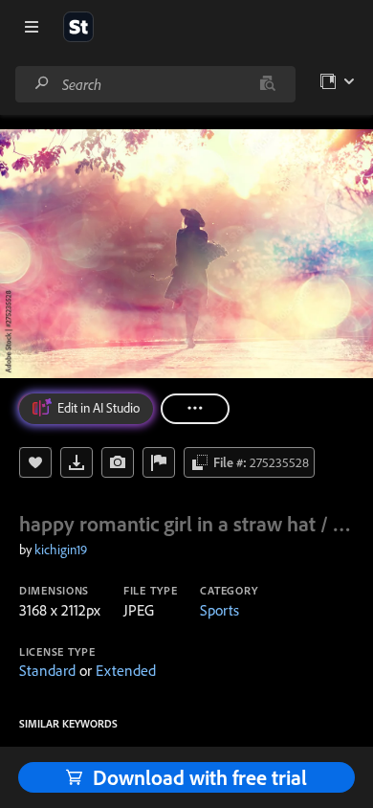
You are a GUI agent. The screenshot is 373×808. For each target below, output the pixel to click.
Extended (126, 670)
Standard (47, 670)
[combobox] (155, 84)
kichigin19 (60, 549)
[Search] (42, 84)
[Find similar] (267, 84)
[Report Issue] (159, 462)
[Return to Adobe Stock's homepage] (78, 26)
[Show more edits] (195, 408)
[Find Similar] (117, 462)
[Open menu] (31, 26)
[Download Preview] (76, 462)
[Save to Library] (35, 462)
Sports (219, 609)
